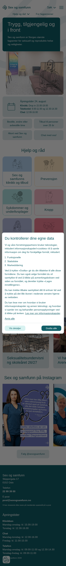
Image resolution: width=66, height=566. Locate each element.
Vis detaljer (15, 328)
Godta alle (51, 328)
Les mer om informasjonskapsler (42, 313)
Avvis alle (10, 318)
